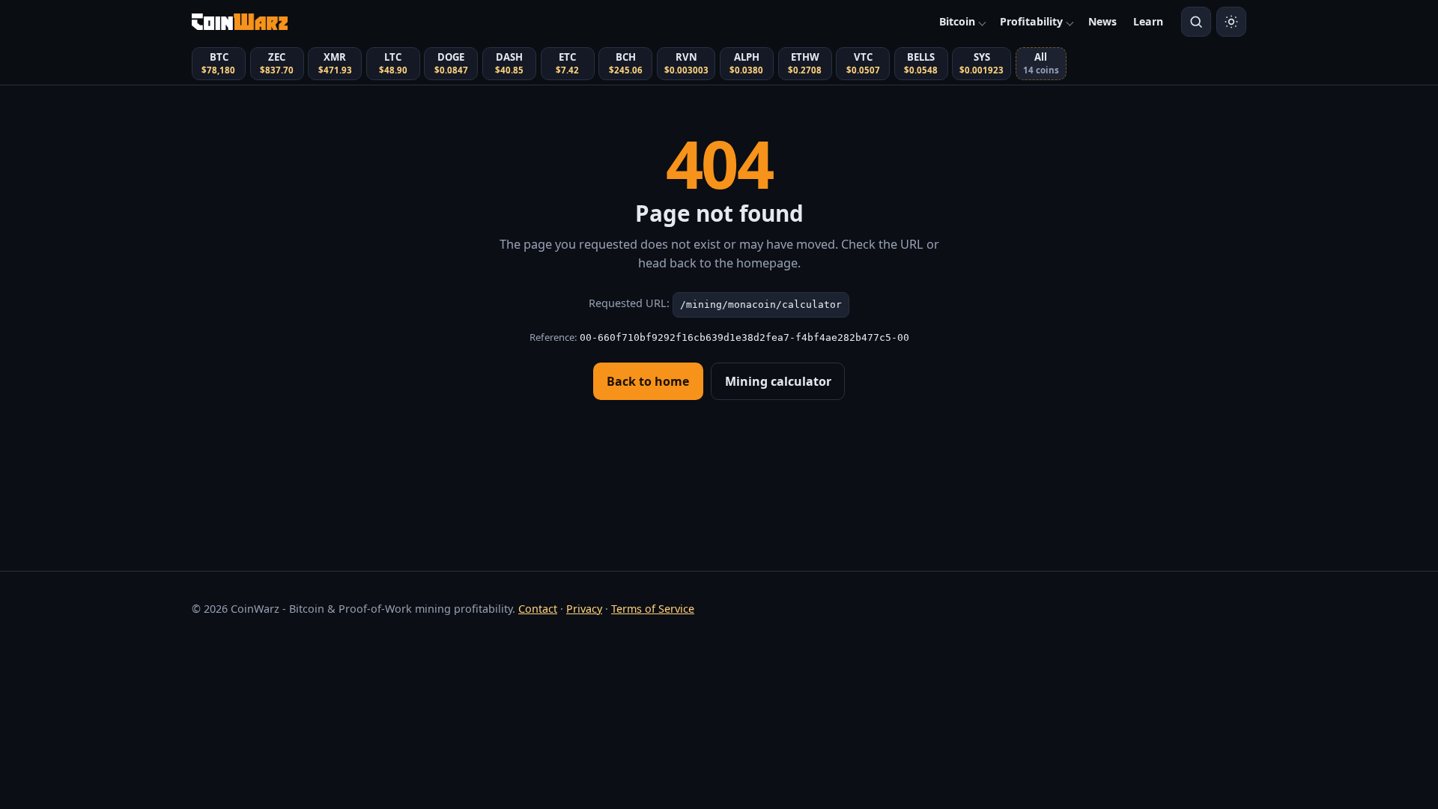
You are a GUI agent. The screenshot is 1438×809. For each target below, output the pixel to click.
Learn (1148, 21)
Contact (537, 609)
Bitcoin (957, 21)
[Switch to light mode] (1231, 22)
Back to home (648, 381)
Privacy (584, 609)
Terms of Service (652, 609)
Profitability (1031, 21)
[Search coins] (1196, 22)
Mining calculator (778, 381)
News (1102, 21)
